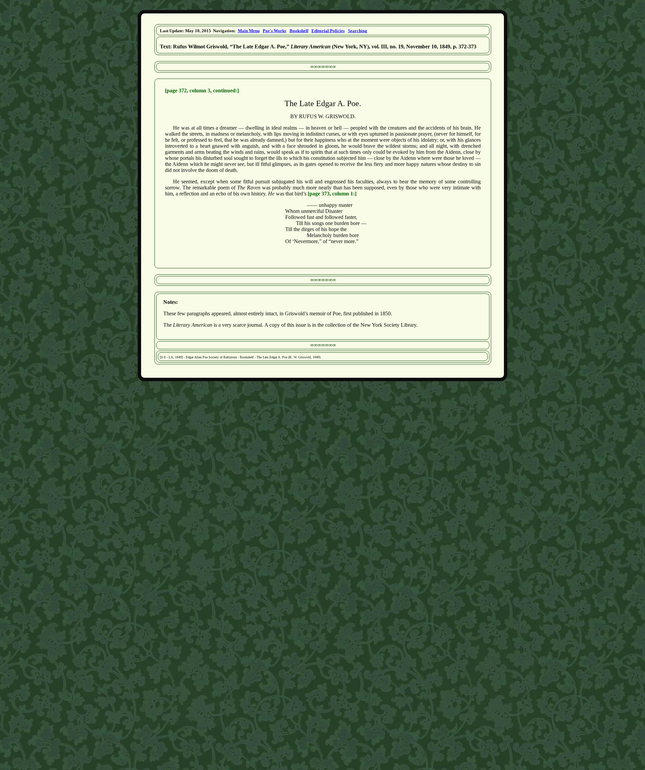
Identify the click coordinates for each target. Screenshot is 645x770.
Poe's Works (274, 30)
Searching (357, 30)
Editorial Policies (328, 30)
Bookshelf (299, 30)
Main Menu (249, 30)
